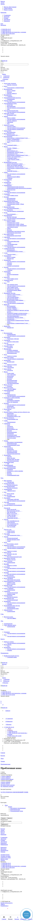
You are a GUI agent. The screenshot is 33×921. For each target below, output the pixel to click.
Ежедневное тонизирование (18, 808)
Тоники (10, 806)
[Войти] (1, 699)
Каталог (3, 828)
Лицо (6, 805)
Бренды (3, 831)
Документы (7, 19)
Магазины (3, 849)
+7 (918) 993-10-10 (6, 29)
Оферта (3, 904)
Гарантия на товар (6, 857)
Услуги (2, 833)
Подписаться (4, 824)
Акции (2, 830)
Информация (4, 844)
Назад (9, 728)
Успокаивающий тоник (16, 811)
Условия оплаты (5, 854)
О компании (7, 15)
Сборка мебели (8, 8)
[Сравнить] (1, 801)
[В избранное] (1, 799)
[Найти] (2, 72)
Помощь (3, 851)
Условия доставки (5, 856)
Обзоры (3, 860)
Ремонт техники (8, 9)
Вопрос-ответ (4, 859)
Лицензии (6, 16)
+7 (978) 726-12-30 (8, 33)
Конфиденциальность (6, 903)
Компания (3, 834)
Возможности (4, 850)
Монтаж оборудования (10, 7)
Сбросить (9, 818)
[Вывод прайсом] (3, 788)
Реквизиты (7, 21)
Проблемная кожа (15, 809)
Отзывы (6, 18)
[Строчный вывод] (2, 788)
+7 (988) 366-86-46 (13, 32)
